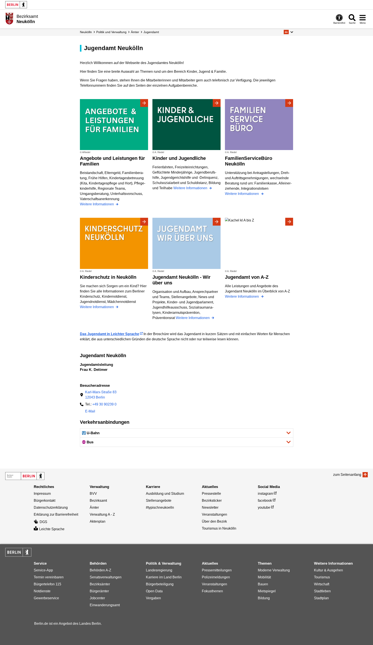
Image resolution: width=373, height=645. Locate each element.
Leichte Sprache (51, 529)
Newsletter (210, 507)
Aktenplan (97, 521)
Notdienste (42, 591)
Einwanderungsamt (105, 605)
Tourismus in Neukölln (219, 528)
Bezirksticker (212, 500)
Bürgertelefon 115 (47, 584)
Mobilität (264, 577)
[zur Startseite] (24, 476)
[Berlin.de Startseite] (16, 4)
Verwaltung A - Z (102, 514)
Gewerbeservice (46, 598)
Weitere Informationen (97, 204)
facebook (265, 500)
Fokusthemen (212, 591)
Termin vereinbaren (49, 577)
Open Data (154, 591)
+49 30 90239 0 (104, 404)
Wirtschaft (321, 584)
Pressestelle (211, 493)
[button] (288, 32)
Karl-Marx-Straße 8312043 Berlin (100, 394)
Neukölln (86, 32)
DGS (43, 522)
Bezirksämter (100, 584)
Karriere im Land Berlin (164, 577)
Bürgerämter (99, 591)
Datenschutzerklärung (51, 507)
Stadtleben (322, 591)
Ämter (135, 32)
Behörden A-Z (100, 570)
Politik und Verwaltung (111, 32)
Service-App (43, 570)
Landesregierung (159, 570)
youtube (264, 507)
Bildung (264, 598)
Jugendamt (151, 32)
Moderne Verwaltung (274, 570)
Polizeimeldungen (216, 577)
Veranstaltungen (214, 514)
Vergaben (153, 598)
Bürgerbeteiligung (160, 584)
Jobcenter (97, 598)
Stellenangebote (158, 500)
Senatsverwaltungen (106, 577)
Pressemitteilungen (217, 570)
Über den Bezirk (214, 521)
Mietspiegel (267, 591)
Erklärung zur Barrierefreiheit (56, 514)
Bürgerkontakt (44, 500)
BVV (93, 493)
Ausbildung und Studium (165, 493)
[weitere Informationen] (9, 18)
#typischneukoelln (160, 507)
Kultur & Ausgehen (328, 570)
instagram (265, 493)
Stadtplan (321, 598)
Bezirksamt (98, 500)
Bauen (263, 584)
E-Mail (90, 411)
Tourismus (322, 577)
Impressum (42, 493)
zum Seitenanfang (347, 474)
